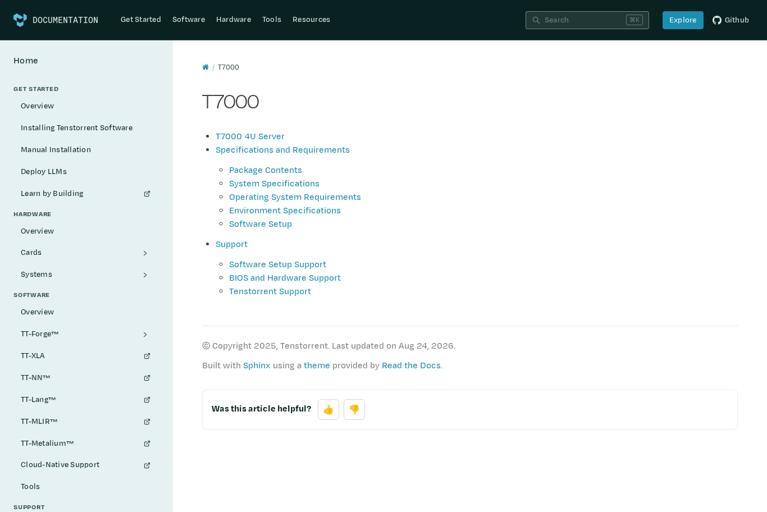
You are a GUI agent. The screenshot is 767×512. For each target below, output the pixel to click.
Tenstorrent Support (270, 292)
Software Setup (260, 224)
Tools (271, 20)
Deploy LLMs (44, 172)
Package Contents (265, 170)
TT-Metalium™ (47, 443)
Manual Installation (56, 150)
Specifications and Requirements (283, 150)
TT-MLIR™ (39, 422)
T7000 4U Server (250, 137)
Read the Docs (411, 366)
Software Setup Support (277, 265)
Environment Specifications (285, 211)
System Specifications (274, 184)
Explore (683, 20)
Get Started (141, 20)
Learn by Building (52, 194)
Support (232, 244)
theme (317, 366)
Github (737, 20)
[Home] (205, 67)
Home (25, 61)
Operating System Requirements (295, 197)
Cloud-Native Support (60, 465)
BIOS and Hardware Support (285, 278)
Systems (36, 274)
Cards (31, 253)
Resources (311, 20)
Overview (37, 106)
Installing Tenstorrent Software (77, 128)
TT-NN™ (36, 378)
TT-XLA (33, 356)
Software (188, 20)
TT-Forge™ (39, 334)
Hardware (233, 20)
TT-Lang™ (38, 400)
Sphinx (257, 366)
